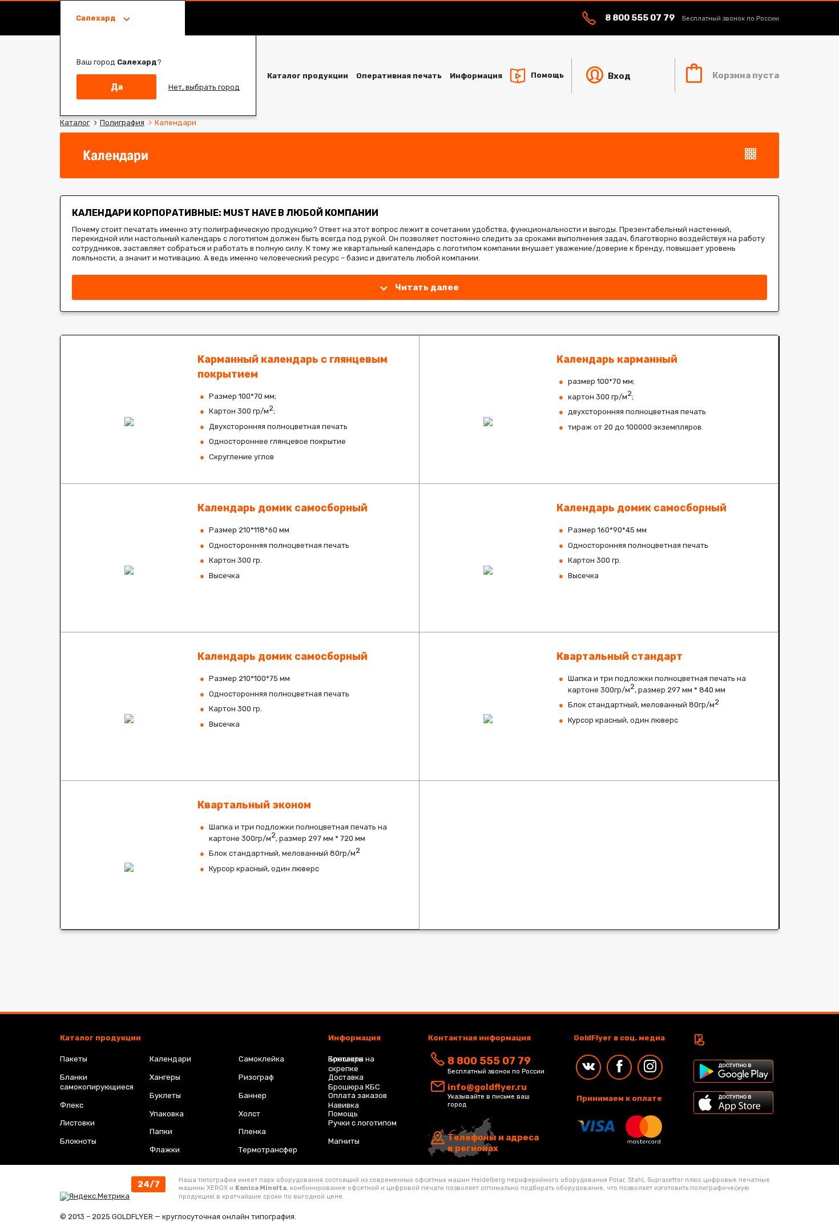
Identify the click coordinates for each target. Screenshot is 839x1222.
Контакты (346, 1059)
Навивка (343, 1105)
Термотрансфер (268, 1149)
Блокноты (78, 1141)
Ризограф (256, 1077)
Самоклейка (261, 1059)
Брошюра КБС (354, 1087)
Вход (618, 76)
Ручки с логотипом (362, 1123)
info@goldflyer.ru (487, 1087)
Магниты (344, 1141)
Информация (476, 75)
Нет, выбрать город (204, 87)
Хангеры (165, 1077)
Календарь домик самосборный (239, 558)
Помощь (547, 75)
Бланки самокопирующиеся (97, 1082)
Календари (170, 1059)
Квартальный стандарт (599, 706)
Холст (249, 1113)
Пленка (252, 1131)
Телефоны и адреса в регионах (493, 1143)
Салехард (97, 18)
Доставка (346, 1077)
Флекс (71, 1105)
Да (117, 87)
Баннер (253, 1095)
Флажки (165, 1149)
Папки (161, 1131)
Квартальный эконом (239, 855)
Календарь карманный (599, 409)
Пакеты (73, 1059)
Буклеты (165, 1095)
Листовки (77, 1123)
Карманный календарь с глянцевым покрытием (239, 409)
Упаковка (167, 1113)
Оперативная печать (399, 75)
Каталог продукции (307, 75)
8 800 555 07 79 (640, 18)
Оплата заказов (357, 1095)
